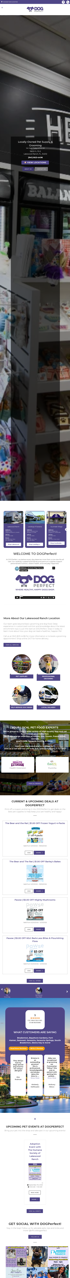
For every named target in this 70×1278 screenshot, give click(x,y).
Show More (18, 1078)
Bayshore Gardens (38, 1038)
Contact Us (41, 169)
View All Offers (35, 980)
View (29, 852)
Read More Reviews (18, 1048)
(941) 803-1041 (52, 535)
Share (38, 853)
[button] (66, 529)
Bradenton (22, 1038)
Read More (35, 1192)
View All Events (35, 1211)
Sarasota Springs (45, 1040)
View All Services (12, 645)
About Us (28, 169)
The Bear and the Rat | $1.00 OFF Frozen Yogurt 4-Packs (35, 823)
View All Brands (35, 783)
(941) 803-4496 (35, 157)
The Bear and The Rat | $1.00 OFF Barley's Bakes (35, 861)
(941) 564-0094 (30, 535)
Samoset (21, 1040)
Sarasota (31, 1040)
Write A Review (36, 1048)
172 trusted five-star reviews (35, 1021)
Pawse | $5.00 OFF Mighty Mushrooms (35, 900)
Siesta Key (37, 1043)
